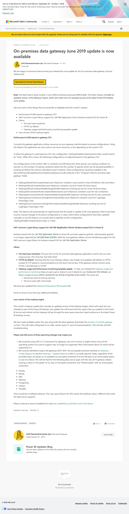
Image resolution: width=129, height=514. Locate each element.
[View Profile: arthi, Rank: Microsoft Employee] (17, 65)
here (30, 347)
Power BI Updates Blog (46, 28)
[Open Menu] (121, 28)
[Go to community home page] (21, 21)
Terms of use (111, 503)
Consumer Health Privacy (34, 509)
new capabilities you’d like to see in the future (73, 403)
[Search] (103, 21)
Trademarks (122, 503)
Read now (107, 34)
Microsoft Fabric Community (15, 28)
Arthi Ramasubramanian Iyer (32, 63)
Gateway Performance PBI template (52, 286)
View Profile (108, 434)
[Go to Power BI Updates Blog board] (19, 449)
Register (111, 22)
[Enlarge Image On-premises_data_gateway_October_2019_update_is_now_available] (64, 82)
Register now (8, 13)
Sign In (119, 22)
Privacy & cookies (96, 503)
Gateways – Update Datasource (55, 353)
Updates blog (32, 28)
